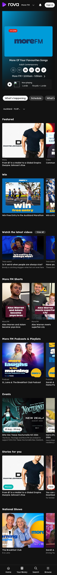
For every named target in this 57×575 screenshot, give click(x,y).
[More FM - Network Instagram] (31, 69)
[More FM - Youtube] (37, 69)
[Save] (13, 69)
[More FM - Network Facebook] (25, 69)
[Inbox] (40, 5)
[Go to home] (10, 5)
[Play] (9, 84)
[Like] (19, 69)
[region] (28, 145)
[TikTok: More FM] (43, 69)
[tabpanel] (28, 336)
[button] (40, 232)
